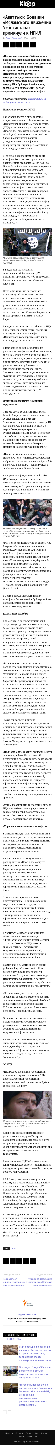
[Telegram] (26, 44)
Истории (19, 1433)
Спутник (21, 1436)
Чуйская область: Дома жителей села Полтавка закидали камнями (40, 1282)
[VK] (19, 44)
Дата (36, 1433)
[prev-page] (5, 1412)
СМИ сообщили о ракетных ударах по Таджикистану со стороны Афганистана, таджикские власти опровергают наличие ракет (35, 1353)
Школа (44, 1433)
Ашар (29, 1436)
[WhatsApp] (33, 44)
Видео (29, 1433)
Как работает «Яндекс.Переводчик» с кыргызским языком (15, 1282)
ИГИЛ (14, 1248)
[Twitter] (13, 44)
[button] (5, 4)
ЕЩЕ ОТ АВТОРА (13, 1339)
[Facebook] (6, 44)
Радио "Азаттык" (14, 38)
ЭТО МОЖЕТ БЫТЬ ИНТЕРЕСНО (20, 1335)
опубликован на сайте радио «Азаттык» (24, 100)
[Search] (51, 4)
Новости (9, 1433)
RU (36, 1436)
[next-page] (9, 1412)
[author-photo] (28, 1310)
